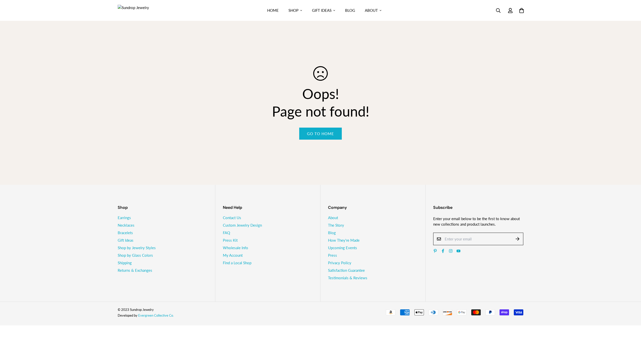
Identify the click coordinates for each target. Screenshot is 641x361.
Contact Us (232, 217)
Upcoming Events (342, 247)
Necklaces (126, 225)
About (371, 10)
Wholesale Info (235, 247)
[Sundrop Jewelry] (139, 10)
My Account (233, 255)
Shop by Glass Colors (135, 255)
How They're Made (344, 240)
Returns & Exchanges (135, 270)
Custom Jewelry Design (242, 225)
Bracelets (125, 232)
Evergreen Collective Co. (156, 315)
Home (273, 10)
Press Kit (230, 240)
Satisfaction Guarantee (346, 270)
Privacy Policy (339, 262)
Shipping (125, 262)
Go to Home (320, 133)
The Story (336, 225)
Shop (293, 10)
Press (332, 255)
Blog (350, 10)
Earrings (124, 217)
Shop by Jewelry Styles (137, 247)
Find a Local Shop (237, 262)
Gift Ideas (322, 10)
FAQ (226, 232)
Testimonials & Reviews (347, 278)
